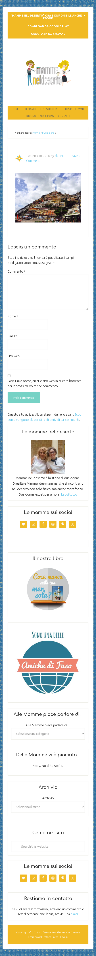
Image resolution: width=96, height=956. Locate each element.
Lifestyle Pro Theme (52, 932)
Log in (64, 936)
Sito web (14, 356)
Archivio (48, 798)
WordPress (51, 936)
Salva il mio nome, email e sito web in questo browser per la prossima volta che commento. (44, 383)
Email (12, 336)
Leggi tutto (69, 494)
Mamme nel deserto (48, 47)
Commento (16, 271)
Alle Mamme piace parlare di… (48, 725)
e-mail (75, 914)
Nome (13, 316)
